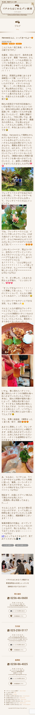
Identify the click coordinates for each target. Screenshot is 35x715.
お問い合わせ (11, 694)
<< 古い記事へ (8, 545)
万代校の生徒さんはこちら (15, 697)
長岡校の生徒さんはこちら (16, 702)
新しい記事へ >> (21, 545)
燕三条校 (11, 43)
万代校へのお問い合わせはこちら (17, 696)
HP (3, 536)
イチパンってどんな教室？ (16, 690)
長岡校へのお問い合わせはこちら (18, 704)
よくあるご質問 (11, 692)
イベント (4, 43)
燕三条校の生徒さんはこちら (16, 699)
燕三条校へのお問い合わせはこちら (18, 701)
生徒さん (18, 43)
